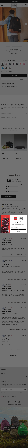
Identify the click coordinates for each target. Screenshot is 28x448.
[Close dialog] (26, 216)
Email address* (13, 226)
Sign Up (18, 229)
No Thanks (18, 231)
